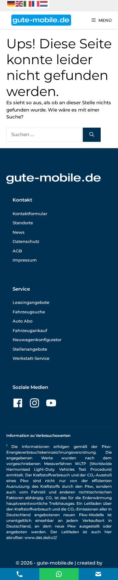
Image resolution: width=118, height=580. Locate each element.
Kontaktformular (30, 213)
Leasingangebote (31, 302)
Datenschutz (26, 241)
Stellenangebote (30, 349)
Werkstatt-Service (31, 358)
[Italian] (28, 3)
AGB (17, 250)
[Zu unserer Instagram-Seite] (34, 403)
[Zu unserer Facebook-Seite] (18, 403)
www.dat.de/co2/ (41, 537)
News (19, 232)
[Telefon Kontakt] (19, 574)
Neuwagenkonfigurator (37, 339)
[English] (19, 3)
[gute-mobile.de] (41, 20)
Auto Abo (22, 320)
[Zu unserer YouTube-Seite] (51, 403)
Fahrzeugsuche (29, 311)
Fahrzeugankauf (30, 330)
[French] (36, 3)
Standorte (23, 222)
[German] (11, 3)
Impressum (25, 260)
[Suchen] (92, 135)
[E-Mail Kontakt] (59, 574)
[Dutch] (44, 3)
